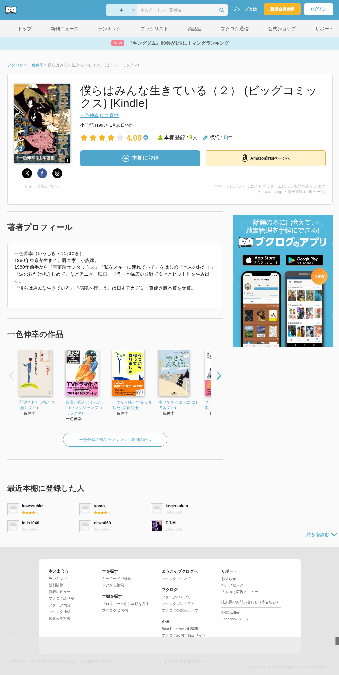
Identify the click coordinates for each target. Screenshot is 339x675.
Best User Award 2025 (180, 629)
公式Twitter (230, 612)
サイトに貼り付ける (42, 186)
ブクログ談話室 (61, 598)
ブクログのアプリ (176, 597)
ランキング (58, 579)
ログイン (319, 9)
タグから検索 (113, 585)
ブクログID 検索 (115, 610)
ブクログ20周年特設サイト (184, 635)
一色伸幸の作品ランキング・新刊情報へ (115, 439)
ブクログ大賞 (60, 605)
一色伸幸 (89, 115)
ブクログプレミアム (178, 604)
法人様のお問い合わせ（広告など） (250, 602)
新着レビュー (60, 592)
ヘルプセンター (234, 585)
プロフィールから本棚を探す (125, 604)
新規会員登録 (282, 9)
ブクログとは (245, 9)
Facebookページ (235, 619)
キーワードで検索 (116, 579)
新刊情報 (56, 585)
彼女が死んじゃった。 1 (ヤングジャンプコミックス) (86, 408)
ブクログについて (176, 579)
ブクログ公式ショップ (180, 610)
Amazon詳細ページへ (270, 158)
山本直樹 (109, 115)
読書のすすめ (60, 618)
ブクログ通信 (60, 612)
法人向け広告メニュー (239, 592)
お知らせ (228, 579)
